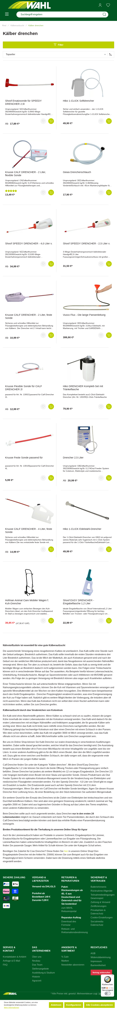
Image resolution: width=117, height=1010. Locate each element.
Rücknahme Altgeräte (101, 891)
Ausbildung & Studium (43, 972)
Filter (60, 45)
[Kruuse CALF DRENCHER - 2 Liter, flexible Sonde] (29, 154)
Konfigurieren (73, 1005)
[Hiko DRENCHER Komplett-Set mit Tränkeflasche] (87, 368)
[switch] (107, 993)
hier (66, 851)
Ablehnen (56, 1005)
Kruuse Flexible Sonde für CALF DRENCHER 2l (23, 388)
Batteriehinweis (98, 887)
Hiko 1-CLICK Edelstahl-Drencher (82, 529)
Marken (65, 961)
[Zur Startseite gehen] (29, 5)
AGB (93, 953)
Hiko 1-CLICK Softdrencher (78, 100)
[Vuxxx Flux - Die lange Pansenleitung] (87, 297)
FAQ (5, 965)
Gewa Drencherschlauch (77, 172)
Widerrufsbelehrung (101, 957)
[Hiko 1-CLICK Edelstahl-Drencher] (87, 511)
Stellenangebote (40, 968)
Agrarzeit (36, 980)
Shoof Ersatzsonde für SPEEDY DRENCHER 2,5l (23, 102)
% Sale (65, 957)
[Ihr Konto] (100, 5)
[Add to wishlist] (43, 121)
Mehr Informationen (11, 1008)
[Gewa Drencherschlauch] (87, 154)
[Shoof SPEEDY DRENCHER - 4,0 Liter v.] (29, 225)
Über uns (36, 957)
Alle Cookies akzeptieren (99, 1005)
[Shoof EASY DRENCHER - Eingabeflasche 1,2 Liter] (87, 582)
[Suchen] (104, 14)
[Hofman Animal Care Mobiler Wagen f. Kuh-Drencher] (29, 582)
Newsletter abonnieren (72, 965)
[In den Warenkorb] (51, 121)
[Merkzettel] (108, 5)
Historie (36, 976)
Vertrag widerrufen (101, 972)
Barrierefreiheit (98, 965)
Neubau (36, 961)
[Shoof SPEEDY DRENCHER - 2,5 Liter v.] (87, 225)
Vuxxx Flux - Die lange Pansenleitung (84, 314)
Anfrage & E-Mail (11, 961)
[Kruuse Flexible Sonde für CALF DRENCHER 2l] (29, 368)
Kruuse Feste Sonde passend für (24, 457)
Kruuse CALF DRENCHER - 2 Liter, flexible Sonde (25, 174)
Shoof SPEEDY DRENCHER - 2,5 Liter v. (86, 243)
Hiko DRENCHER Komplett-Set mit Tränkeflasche (83, 388)
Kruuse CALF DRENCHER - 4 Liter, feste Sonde (28, 531)
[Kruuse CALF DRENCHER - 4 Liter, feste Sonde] (29, 511)
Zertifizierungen (98, 906)
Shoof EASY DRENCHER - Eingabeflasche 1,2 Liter (78, 602)
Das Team (37, 965)
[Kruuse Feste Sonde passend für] (29, 439)
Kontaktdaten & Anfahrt (14, 957)
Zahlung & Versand (100, 902)
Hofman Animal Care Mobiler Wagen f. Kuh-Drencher (27, 602)
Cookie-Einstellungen (102, 917)
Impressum (96, 961)
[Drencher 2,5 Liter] (87, 439)
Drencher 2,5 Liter (73, 457)
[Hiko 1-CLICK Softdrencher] (87, 83)
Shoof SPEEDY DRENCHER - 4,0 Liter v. (28, 243)
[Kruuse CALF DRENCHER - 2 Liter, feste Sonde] (29, 297)
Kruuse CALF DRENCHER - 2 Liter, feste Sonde (28, 316)
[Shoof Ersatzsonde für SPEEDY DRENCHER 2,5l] (29, 83)
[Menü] (7, 14)
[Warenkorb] (113, 5)
